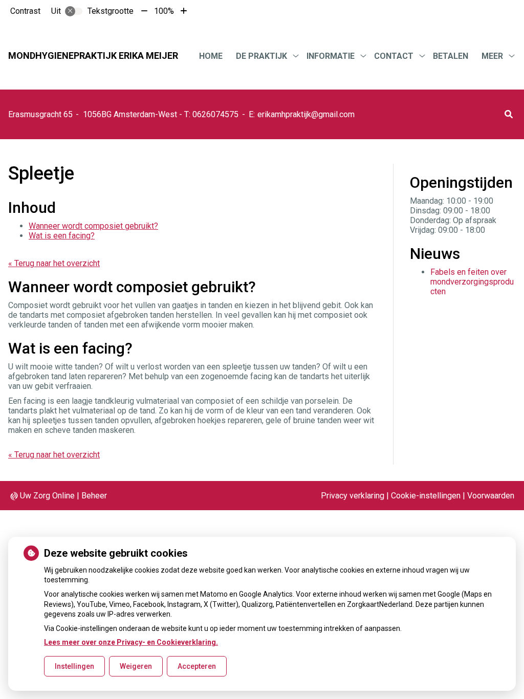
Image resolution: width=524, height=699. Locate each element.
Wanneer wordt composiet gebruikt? (93, 226)
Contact (393, 56)
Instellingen (74, 666)
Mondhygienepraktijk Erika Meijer (93, 55)
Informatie (331, 56)
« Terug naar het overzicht (54, 263)
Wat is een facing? (62, 236)
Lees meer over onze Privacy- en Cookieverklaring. (131, 642)
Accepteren (197, 666)
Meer (492, 56)
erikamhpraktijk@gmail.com (306, 114)
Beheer (94, 495)
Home (211, 56)
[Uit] (73, 11)
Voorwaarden (490, 495)
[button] (508, 114)
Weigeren (136, 666)
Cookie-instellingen (426, 495)
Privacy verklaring (352, 495)
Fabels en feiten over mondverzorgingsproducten (472, 281)
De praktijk (261, 56)
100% (164, 11)
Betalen (450, 56)
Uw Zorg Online (47, 495)
